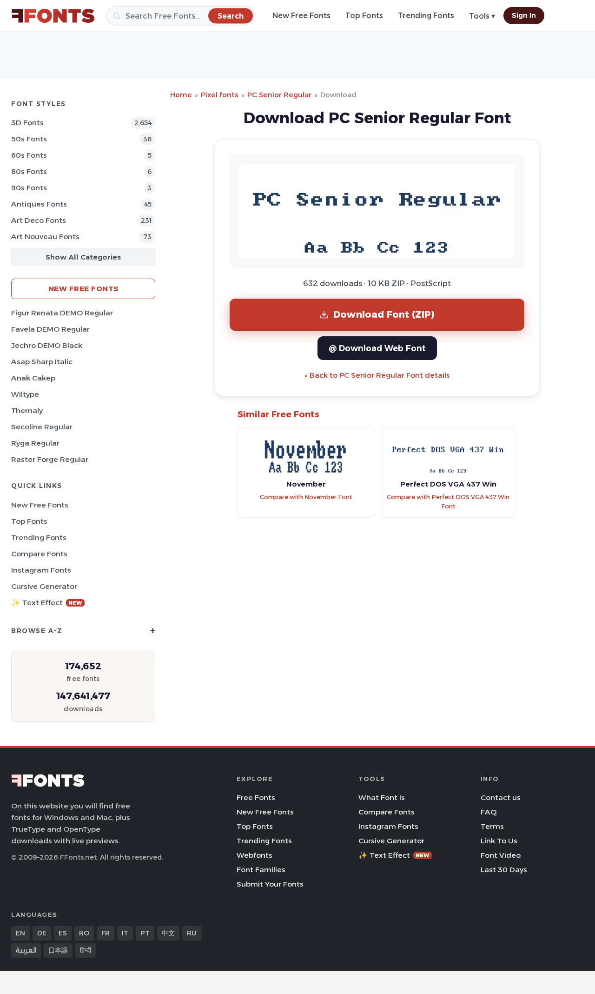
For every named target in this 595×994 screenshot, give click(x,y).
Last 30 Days (504, 869)
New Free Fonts (301, 15)
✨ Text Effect (46, 602)
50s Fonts (29, 138)
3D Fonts (27, 122)
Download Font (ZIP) (384, 314)
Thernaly (27, 410)
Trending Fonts (426, 15)
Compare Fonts (39, 553)
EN (20, 933)
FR (105, 933)
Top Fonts (364, 15)
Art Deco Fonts (38, 220)
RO (84, 933)
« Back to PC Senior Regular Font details (377, 375)
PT (145, 933)
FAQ (488, 811)
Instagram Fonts (41, 570)
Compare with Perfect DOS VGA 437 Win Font (448, 502)
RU (192, 933)
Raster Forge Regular (49, 459)
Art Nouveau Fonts (45, 236)
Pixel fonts (219, 94)
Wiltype (25, 394)
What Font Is (381, 797)
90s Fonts (29, 187)
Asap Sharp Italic (42, 361)
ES (63, 933)
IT (125, 933)
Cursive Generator (44, 586)
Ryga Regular (35, 443)
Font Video (501, 855)
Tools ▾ (482, 16)
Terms (492, 826)
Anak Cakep (33, 378)
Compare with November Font (306, 497)
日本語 (58, 950)
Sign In (524, 15)
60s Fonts (29, 155)
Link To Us (499, 840)
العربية (26, 950)
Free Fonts (256, 797)
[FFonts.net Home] (53, 15)
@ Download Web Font (377, 348)
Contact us (501, 797)
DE (41, 933)
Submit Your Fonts (270, 884)
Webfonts (254, 855)
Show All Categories (83, 257)
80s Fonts (29, 171)
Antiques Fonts (39, 204)
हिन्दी (85, 950)
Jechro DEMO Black (46, 345)
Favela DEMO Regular (50, 329)
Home (181, 94)
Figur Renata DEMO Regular (62, 312)
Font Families (261, 869)
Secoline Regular (42, 426)
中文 (168, 933)
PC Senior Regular (279, 94)
